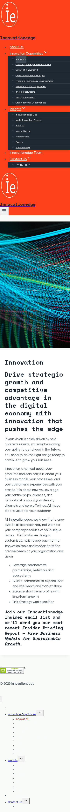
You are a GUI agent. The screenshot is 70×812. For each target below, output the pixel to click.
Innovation (21, 59)
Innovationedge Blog (27, 115)
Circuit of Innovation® (27, 70)
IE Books (20, 125)
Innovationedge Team (26, 153)
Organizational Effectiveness (31, 103)
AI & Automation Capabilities (31, 86)
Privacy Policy (23, 165)
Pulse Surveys (23, 147)
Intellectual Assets (25, 92)
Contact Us (15, 802)
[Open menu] (4, 211)
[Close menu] (1, 699)
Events (19, 142)
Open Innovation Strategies (30, 75)
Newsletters (22, 136)
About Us (17, 47)
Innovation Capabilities (22, 714)
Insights (13, 760)
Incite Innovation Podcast (29, 120)
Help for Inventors (25, 97)
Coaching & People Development (33, 64)
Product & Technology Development (34, 81)
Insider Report (23, 131)
